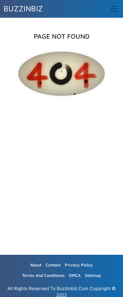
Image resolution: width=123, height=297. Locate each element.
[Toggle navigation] (114, 9)
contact (53, 264)
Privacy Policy (79, 264)
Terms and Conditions (43, 275)
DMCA (75, 275)
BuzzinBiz (23, 8)
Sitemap (93, 275)
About (35, 264)
